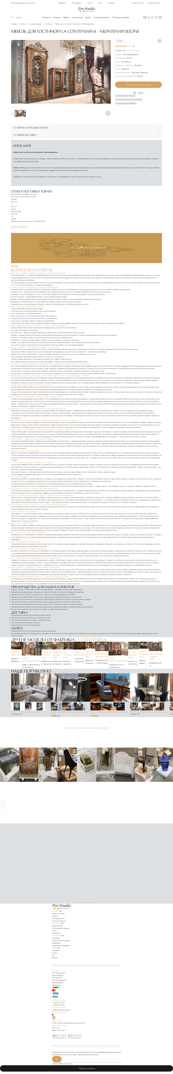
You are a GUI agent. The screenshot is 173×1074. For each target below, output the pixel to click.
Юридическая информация (61, 945)
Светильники (77, 17)
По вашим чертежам (120, 17)
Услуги (90, 3)
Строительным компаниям (61, 941)
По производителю (101, 17)
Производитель (127, 50)
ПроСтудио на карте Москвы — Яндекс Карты (86, 902)
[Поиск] (152, 17)
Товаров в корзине (87, 1068)
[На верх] (57, 1059)
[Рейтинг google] (74, 1038)
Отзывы (54, 953)
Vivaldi (16, 266)
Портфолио (62, 3)
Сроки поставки (57, 926)
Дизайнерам (56, 943)
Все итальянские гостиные (125, 96)
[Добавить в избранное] (19, 645)
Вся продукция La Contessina (126, 103)
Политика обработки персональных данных (106, 1052)
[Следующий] (108, 113)
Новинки (56, 17)
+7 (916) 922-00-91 (58, 1005)
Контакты (112, 3)
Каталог (18, 17)
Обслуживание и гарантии (61, 928)
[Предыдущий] (14, 113)
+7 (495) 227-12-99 (58, 1002)
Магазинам (56, 938)
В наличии (46, 17)
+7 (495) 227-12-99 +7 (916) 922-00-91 (145, 3)
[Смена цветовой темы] (148, 17)
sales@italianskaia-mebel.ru (61, 1010)
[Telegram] (52, 1015)
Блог (100, 3)
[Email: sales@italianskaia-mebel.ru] (145, 17)
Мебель (66, 17)
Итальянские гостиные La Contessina (129, 100)
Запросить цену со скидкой (138, 84)
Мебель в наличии (58, 913)
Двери (88, 17)
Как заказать (76, 3)
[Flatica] (86, 1017)
